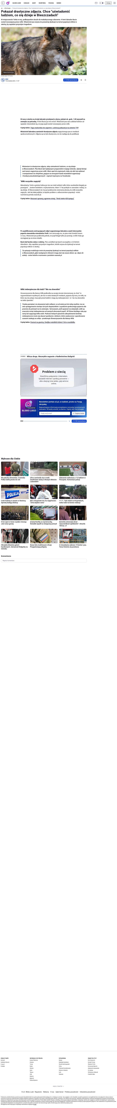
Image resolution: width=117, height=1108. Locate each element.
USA (31, 1074)
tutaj (35, 1104)
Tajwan (31, 1072)
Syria (31, 1070)
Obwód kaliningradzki (64, 1064)
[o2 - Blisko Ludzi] (9, 3)
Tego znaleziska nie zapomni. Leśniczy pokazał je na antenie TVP (54, 128)
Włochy (31, 1068)
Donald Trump (91, 1062)
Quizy (34, 3)
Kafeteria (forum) (5, 1062)
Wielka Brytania (33, 1080)
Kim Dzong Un (91, 1060)
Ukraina (32, 1062)
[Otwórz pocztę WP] (96, 3)
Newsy (60, 1060)
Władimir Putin (91, 1064)
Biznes (59, 3)
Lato (60, 1072)
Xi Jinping (90, 1070)
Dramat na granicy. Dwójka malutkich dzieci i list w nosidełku (52, 322)
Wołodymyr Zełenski (93, 1072)
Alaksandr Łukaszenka (93, 1068)
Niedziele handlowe (63, 1062)
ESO (6, 79)
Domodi (3, 1060)
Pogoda (51, 3)
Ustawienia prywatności (87, 1092)
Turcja (31, 1064)
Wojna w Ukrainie (63, 1070)
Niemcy (32, 1076)
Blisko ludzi (17, 3)
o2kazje (26, 3)
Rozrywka (42, 3)
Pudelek (3, 1066)
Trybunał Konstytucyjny (65, 1068)
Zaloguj (108, 3)
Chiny (60, 1066)
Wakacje (61, 1074)
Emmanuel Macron (92, 1066)
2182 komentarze (71, 80)
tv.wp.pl (2, 1064)
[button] (101, 3)
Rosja (31, 1066)
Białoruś (32, 1078)
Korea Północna (34, 1060)
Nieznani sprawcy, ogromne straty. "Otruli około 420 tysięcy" (52, 198)
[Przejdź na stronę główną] (3, 4)
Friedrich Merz (91, 1074)
